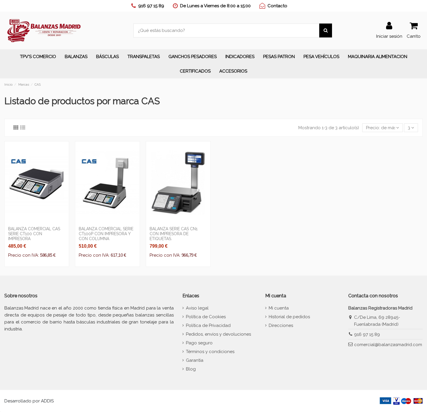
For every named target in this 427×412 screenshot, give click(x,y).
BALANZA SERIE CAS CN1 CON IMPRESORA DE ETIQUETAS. (174, 233)
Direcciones (281, 325)
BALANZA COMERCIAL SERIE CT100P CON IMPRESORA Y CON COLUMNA (106, 233)
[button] (76, 56)
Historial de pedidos (289, 316)
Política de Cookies (206, 316)
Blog (191, 369)
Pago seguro (199, 343)
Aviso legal (197, 308)
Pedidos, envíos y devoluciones (218, 334)
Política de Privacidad (208, 325)
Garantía (194, 360)
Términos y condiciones (210, 351)
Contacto (277, 5)
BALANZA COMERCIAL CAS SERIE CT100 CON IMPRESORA (34, 233)
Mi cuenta (279, 308)
